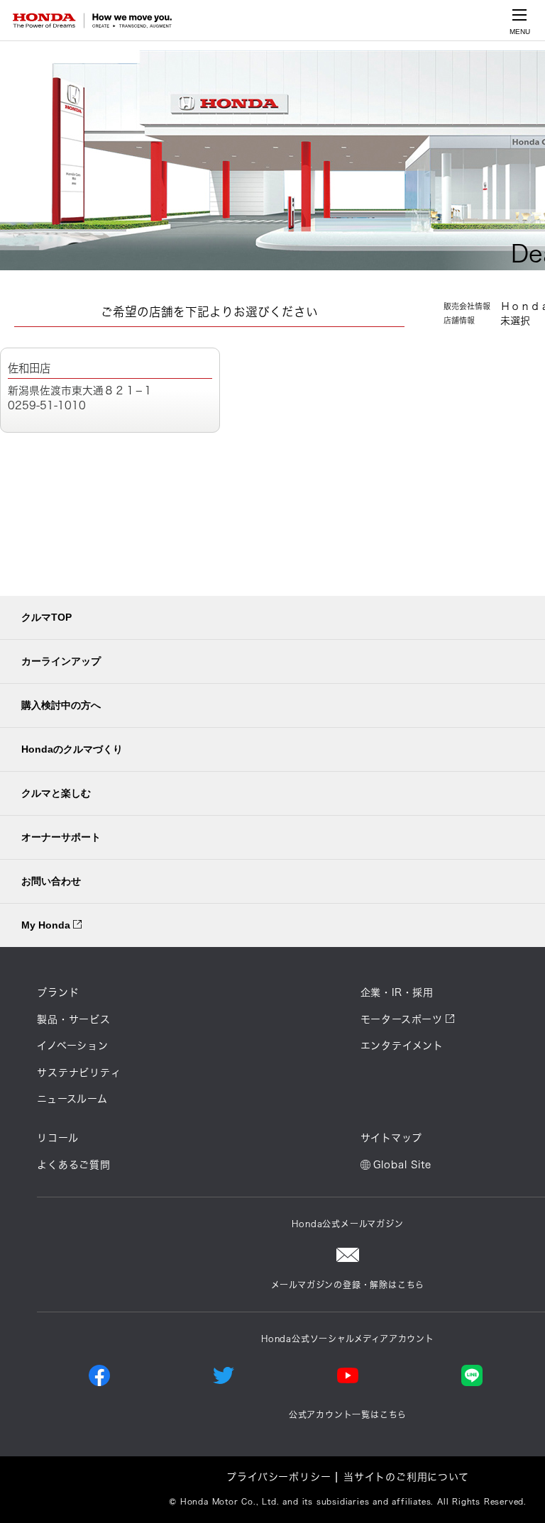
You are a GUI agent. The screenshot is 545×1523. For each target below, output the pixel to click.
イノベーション (73, 1046)
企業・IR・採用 (397, 992)
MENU (520, 31)
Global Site (402, 1165)
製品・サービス (74, 1019)
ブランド (58, 992)
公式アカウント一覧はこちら (348, 1414)
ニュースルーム (72, 1099)
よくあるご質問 (74, 1165)
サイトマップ (391, 1138)
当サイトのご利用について (406, 1477)
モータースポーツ (401, 1019)
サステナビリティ (79, 1073)
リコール (57, 1138)
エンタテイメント (402, 1046)
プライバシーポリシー (278, 1477)
